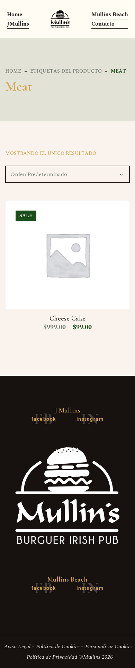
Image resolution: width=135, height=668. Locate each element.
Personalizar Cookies (109, 646)
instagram (90, 419)
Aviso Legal (16, 646)
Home (13, 71)
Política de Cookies (58, 646)
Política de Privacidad (52, 657)
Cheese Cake (68, 318)
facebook (44, 419)
